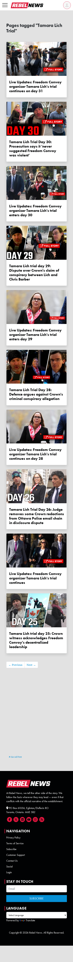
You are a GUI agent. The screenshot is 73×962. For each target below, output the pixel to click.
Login (9, 872)
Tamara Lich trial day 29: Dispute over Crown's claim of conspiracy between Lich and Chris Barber (34, 273)
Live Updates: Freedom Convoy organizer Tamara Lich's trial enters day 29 (35, 335)
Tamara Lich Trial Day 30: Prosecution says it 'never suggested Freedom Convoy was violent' (32, 149)
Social (9, 866)
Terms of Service (15, 843)
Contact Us (12, 860)
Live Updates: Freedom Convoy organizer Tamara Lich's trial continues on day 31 (35, 86)
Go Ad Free (16, 756)
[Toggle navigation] (5, 5)
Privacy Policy (13, 837)
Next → (31, 664)
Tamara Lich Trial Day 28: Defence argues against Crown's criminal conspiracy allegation (36, 394)
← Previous (15, 664)
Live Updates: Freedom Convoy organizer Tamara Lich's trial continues (35, 578)
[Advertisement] (36, 717)
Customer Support (15, 855)
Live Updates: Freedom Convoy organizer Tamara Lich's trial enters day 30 (35, 210)
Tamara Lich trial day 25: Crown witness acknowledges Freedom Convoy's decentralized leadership (36, 640)
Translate (30, 920)
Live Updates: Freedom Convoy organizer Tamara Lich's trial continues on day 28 (35, 454)
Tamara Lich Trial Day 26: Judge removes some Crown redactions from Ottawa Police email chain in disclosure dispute (36, 516)
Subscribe (11, 849)
